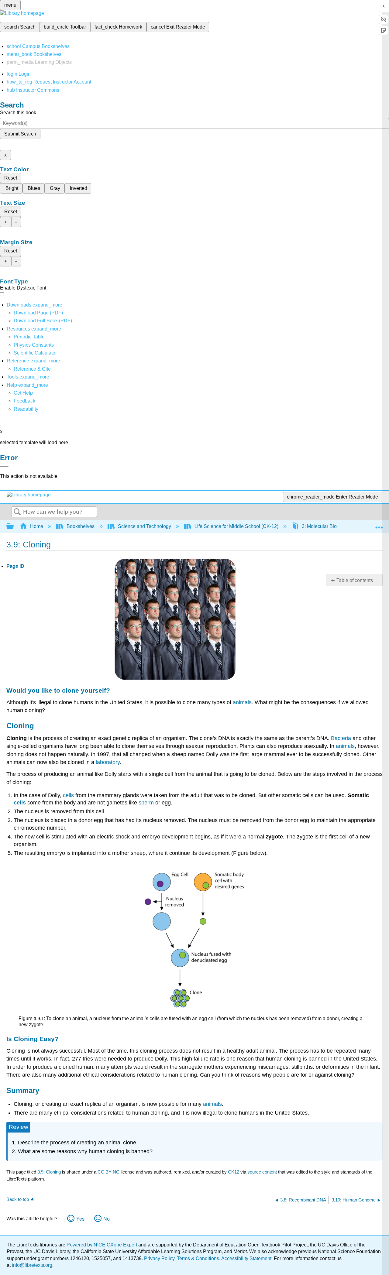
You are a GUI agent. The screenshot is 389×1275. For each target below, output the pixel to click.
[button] (24, 400)
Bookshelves (80, 526)
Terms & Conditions (198, 1258)
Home (36, 526)
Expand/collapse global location (379, 524)
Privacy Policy (159, 1258)
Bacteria (341, 738)
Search (17, 512)
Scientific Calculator (35, 352)
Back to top (17, 1199)
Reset (10, 177)
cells (68, 795)
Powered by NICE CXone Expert (102, 1244)
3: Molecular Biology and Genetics (339, 526)
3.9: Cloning (49, 1171)
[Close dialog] (4, 466)
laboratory (108, 762)
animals (242, 702)
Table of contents (354, 580)
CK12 (233, 1171)
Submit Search (20, 133)
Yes (80, 1219)
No (106, 1219)
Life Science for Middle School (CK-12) (236, 526)
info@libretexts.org (31, 1265)
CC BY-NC (109, 1171)
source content (262, 1171)
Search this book (18, 112)
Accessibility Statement (246, 1258)
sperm (146, 803)
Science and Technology (144, 526)
